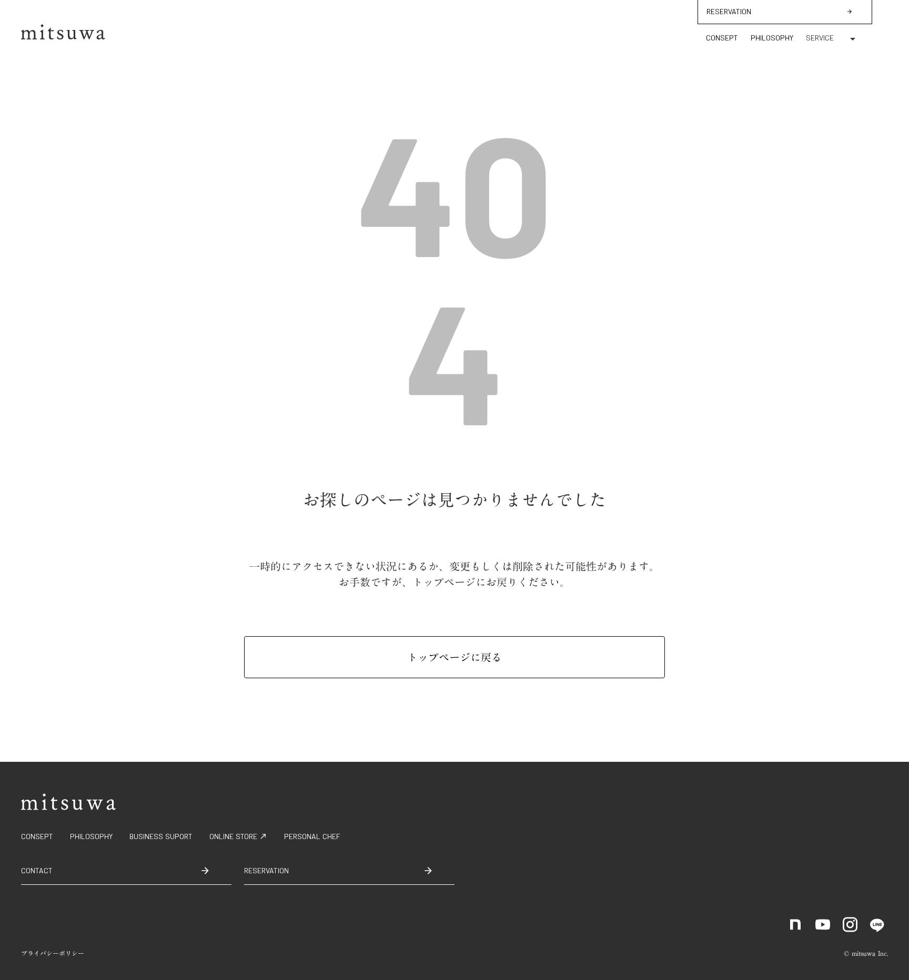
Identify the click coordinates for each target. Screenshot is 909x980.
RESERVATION (728, 11)
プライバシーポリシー (52, 953)
